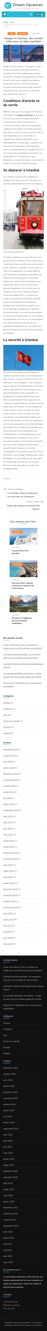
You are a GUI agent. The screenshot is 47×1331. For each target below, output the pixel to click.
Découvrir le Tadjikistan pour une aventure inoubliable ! (22, 621)
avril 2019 (7, 937)
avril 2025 (7, 761)
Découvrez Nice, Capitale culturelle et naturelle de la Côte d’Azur (23, 586)
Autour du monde (11, 721)
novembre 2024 (10, 780)
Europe (22, 33)
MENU (37, 14)
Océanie (6, 733)
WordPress (38, 1325)
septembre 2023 (11, 810)
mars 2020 (8, 877)
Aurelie (7, 479)
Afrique (6, 702)
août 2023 (8, 816)
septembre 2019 (11, 907)
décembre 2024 (10, 773)
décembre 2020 (10, 852)
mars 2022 (8, 834)
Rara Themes (19, 1325)
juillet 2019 (8, 919)
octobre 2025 (9, 755)
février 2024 (8, 804)
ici (26, 142)
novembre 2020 (10, 858)
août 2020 (8, 865)
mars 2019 (8, 943)
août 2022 (8, 822)
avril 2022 (7, 828)
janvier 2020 (8, 883)
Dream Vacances (28, 5)
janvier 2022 (8, 840)
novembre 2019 (10, 895)
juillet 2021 (8, 846)
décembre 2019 (10, 889)
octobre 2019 (9, 901)
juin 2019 (7, 925)
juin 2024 (7, 798)
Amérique (7, 709)
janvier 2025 (8, 767)
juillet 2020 (8, 871)
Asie (11, 33)
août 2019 (8, 913)
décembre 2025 (10, 749)
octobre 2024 (9, 786)
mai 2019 (7, 931)
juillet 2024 (8, 792)
